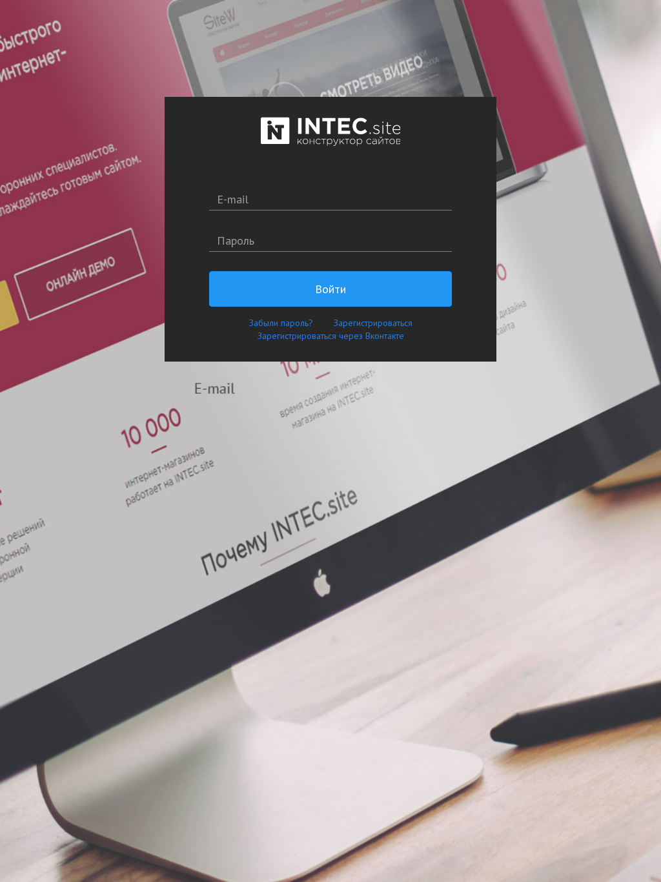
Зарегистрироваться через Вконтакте (331, 336)
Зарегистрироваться (373, 323)
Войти (330, 289)
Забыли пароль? (281, 323)
